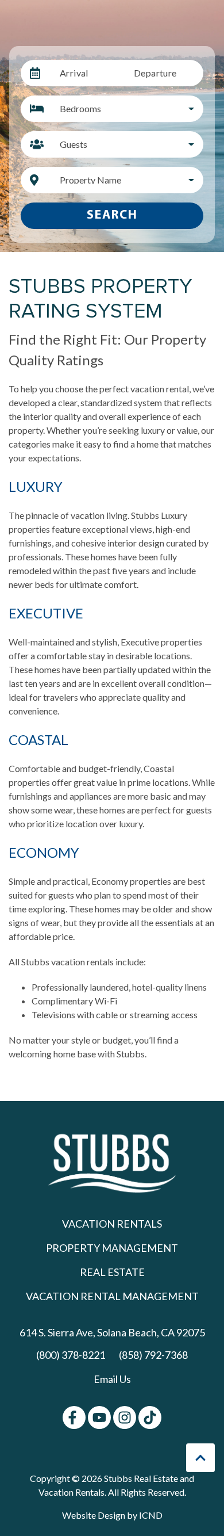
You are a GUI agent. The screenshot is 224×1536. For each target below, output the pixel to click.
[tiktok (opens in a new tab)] (149, 1417)
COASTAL (38, 739)
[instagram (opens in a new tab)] (124, 1417)
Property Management (112, 1247)
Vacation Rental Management (112, 1296)
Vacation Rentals (112, 1223)
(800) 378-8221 (70, 1354)
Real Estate (112, 1272)
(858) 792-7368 (153, 1354)
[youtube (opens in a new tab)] (99, 1417)
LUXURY (36, 486)
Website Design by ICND (112, 1515)
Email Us (112, 1379)
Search (112, 215)
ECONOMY (44, 852)
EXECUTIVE (46, 613)
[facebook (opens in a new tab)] (74, 1417)
